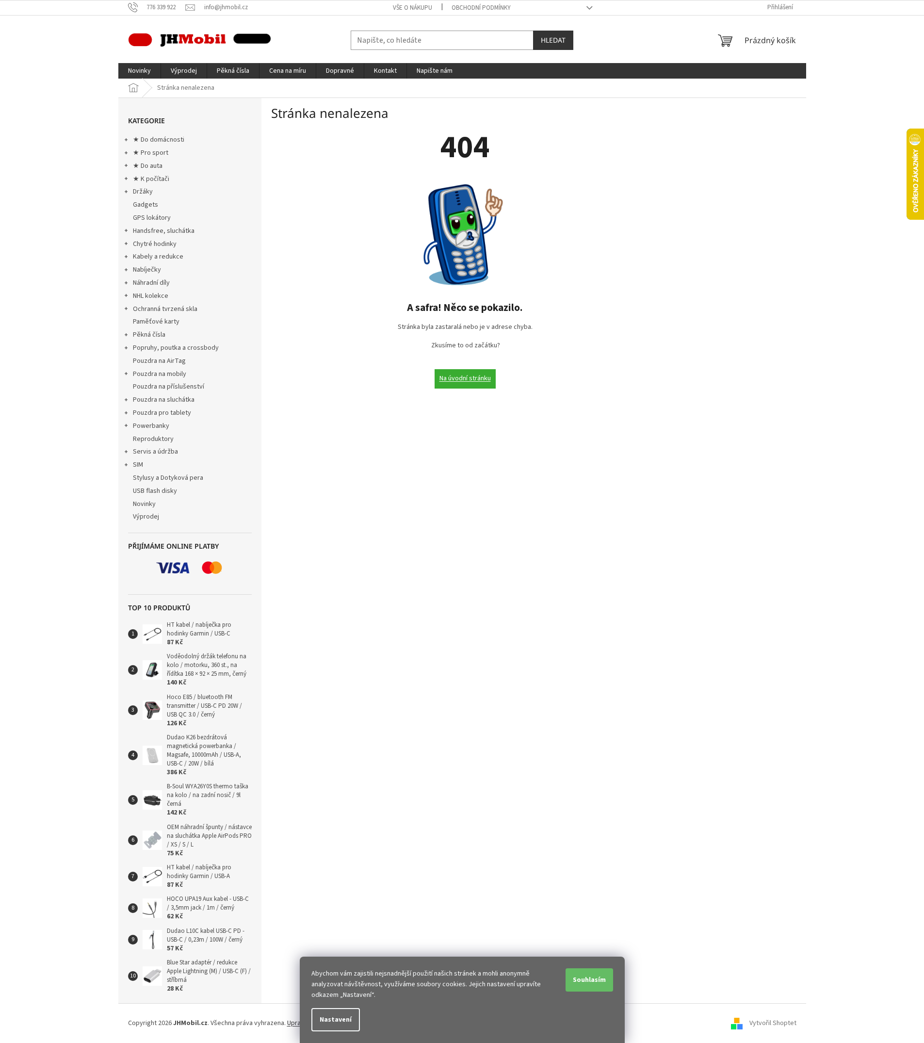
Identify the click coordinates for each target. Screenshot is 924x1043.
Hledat (553, 40)
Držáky (143, 191)
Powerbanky (151, 426)
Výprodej (146, 517)
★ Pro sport (150, 153)
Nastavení (336, 1020)
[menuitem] (139, 71)
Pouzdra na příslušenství (168, 386)
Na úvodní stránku (465, 378)
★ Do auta (147, 166)
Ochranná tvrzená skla (165, 309)
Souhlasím (589, 980)
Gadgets (145, 205)
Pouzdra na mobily (159, 374)
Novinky (144, 504)
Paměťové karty (156, 321)
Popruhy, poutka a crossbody (176, 348)
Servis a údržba (155, 451)
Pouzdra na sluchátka (164, 400)
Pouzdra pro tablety (162, 413)
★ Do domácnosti (158, 140)
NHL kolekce (150, 296)
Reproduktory (153, 439)
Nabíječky (147, 270)
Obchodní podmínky (481, 7)
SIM (138, 465)
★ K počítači (151, 179)
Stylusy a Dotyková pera (168, 478)
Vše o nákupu (412, 7)
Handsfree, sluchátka (164, 231)
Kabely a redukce (158, 256)
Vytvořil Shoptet (772, 1023)
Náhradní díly (151, 283)
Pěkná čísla (149, 335)
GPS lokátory (152, 218)
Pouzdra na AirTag (159, 361)
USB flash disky (155, 491)
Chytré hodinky (155, 244)
